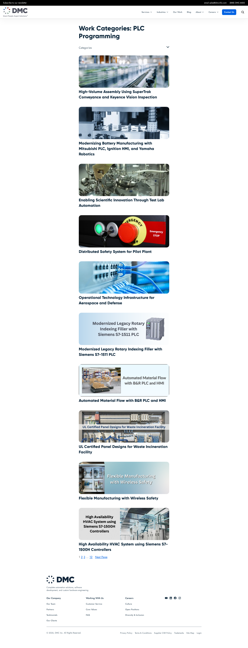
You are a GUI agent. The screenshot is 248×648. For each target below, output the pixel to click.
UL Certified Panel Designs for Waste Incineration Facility (123, 449)
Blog (189, 12)
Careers (212, 12)
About (198, 12)
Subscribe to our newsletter (15, 2)
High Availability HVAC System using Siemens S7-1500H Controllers (123, 547)
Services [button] (145, 12)
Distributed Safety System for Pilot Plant (115, 251)
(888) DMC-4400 (237, 2)
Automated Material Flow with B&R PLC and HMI (122, 400)
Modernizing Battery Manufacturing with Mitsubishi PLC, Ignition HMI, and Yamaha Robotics (116, 148)
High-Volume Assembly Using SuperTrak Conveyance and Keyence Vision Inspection (118, 94)
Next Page (101, 557)
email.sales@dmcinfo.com (215, 2)
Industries (161, 12)
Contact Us (229, 12)
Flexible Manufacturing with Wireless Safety (118, 498)
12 (91, 557)
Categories (85, 48)
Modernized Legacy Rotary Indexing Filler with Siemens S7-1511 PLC (120, 352)
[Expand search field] (242, 12)
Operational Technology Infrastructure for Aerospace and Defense (116, 300)
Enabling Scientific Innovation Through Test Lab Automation (121, 203)
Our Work (177, 12)
